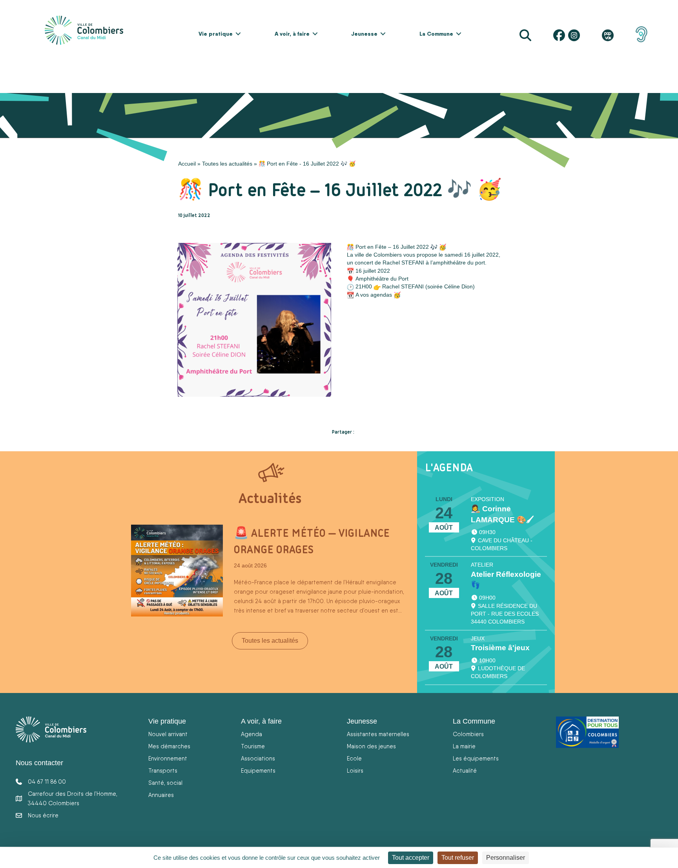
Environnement (167, 758)
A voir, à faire (292, 33)
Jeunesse (364, 33)
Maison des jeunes (371, 746)
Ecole (354, 758)
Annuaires (161, 794)
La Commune (436, 33)
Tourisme (253, 746)
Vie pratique (216, 33)
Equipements (258, 770)
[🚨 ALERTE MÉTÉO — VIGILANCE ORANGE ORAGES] (177, 570)
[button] (238, 34)
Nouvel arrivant (168, 734)
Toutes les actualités (227, 163)
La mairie (464, 746)
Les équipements (476, 758)
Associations (258, 758)
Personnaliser (505, 857)
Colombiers (468, 734)
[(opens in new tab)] (641, 34)
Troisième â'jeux (500, 648)
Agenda (251, 734)
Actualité (465, 770)
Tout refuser (457, 857)
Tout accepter (410, 857)
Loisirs (355, 770)
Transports (162, 770)
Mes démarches (169, 746)
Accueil (187, 163)
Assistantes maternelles (378, 734)
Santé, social (165, 782)
